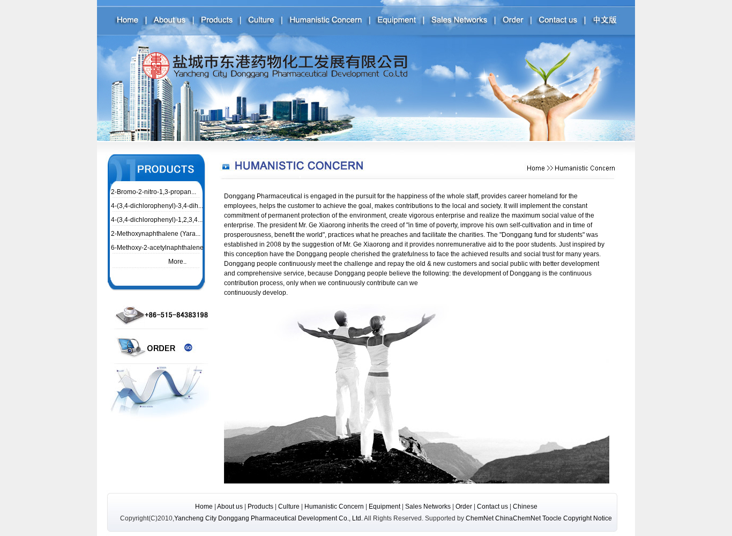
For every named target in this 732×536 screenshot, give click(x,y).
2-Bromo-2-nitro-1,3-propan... (153, 192)
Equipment (384, 506)
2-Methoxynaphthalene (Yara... (155, 233)
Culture (289, 506)
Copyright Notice (587, 518)
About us (230, 506)
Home (204, 506)
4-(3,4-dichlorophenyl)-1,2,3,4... (157, 220)
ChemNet (480, 518)
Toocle (552, 518)
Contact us (493, 506)
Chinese (525, 506)
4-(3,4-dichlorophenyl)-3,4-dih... (157, 206)
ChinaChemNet (518, 518)
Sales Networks (428, 506)
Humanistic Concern (334, 506)
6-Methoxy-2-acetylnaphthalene (157, 247)
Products (260, 506)
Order (463, 506)
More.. (176, 261)
